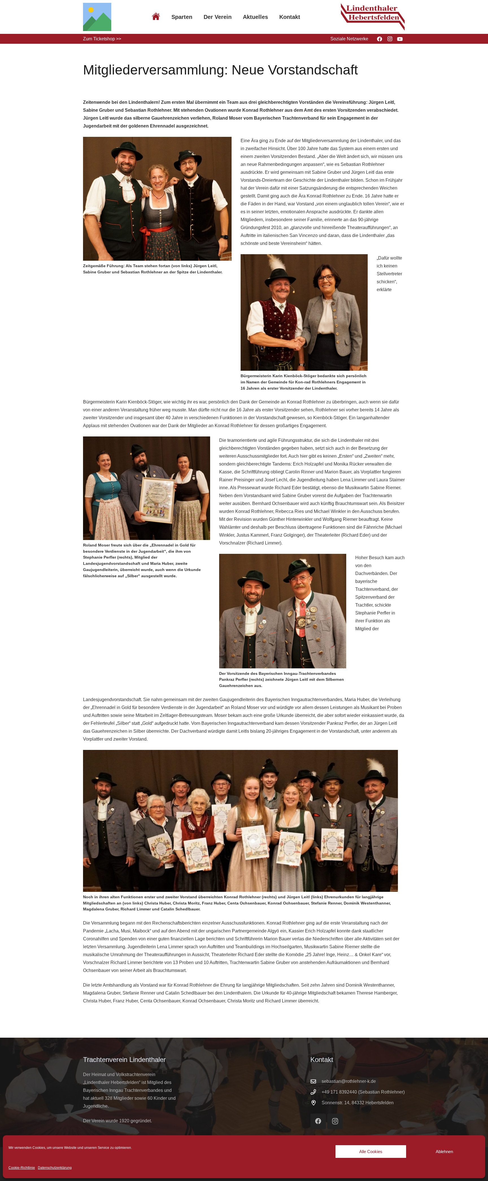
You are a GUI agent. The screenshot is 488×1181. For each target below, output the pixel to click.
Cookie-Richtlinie (21, 1168)
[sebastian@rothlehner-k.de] (316, 1081)
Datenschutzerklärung (55, 1168)
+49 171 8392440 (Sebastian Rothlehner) (363, 1092)
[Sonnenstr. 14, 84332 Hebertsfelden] (316, 1102)
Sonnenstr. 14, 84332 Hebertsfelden (358, 1102)
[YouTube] (400, 39)
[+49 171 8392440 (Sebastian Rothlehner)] (316, 1092)
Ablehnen (444, 1151)
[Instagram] (390, 39)
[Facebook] (379, 39)
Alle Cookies (370, 1151)
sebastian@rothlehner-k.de (349, 1081)
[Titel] (97, 17)
